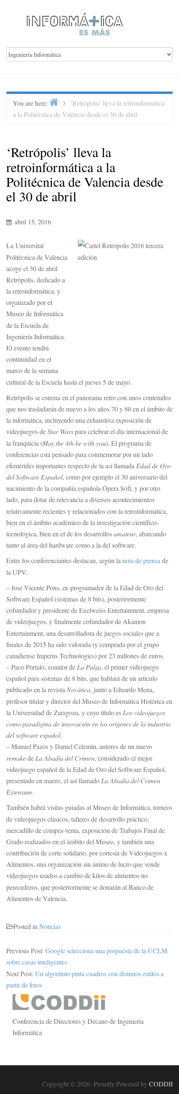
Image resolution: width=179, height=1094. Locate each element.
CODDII (161, 1083)
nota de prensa (141, 560)
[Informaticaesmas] (75, 23)
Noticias (50, 926)
